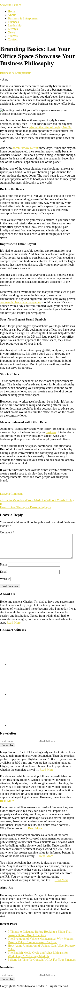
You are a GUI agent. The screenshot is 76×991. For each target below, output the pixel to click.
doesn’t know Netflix (25, 148)
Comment (7, 532)
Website (5, 578)
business (51, 432)
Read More (46, 769)
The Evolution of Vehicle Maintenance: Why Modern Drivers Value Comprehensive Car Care (40, 940)
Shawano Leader (10, 4)
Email (3, 571)
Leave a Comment (11, 493)
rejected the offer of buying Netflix (50, 127)
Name (3, 564)
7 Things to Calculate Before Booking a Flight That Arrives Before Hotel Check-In (39, 933)
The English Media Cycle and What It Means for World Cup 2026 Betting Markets (38, 954)
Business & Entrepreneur (15, 72)
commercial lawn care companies (20, 302)
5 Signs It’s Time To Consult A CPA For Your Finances (42, 959)
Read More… (15, 622)
